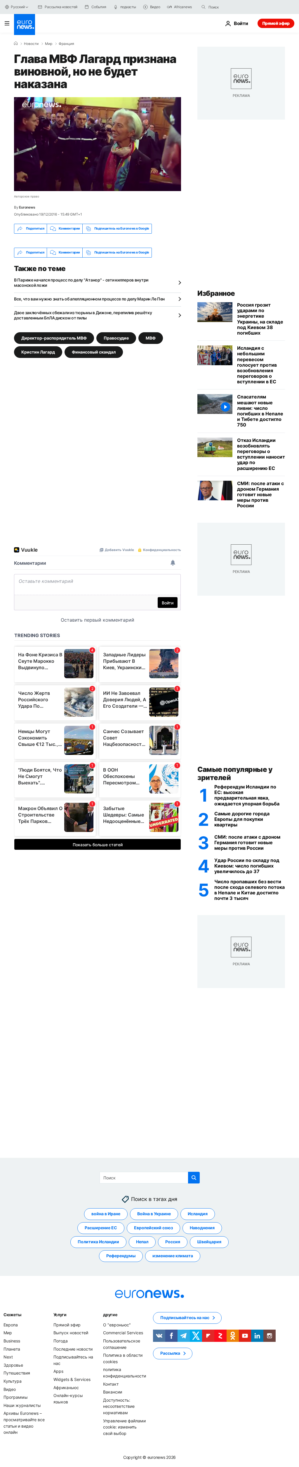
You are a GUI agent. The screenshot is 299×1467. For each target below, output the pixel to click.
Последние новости (73, 1349)
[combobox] (233, 7)
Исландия (198, 1213)
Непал (142, 1241)
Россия (172, 1241)
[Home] (16, 43)
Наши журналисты (22, 1405)
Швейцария (209, 1241)
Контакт (111, 1384)
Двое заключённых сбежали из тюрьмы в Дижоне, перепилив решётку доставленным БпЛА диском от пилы (83, 315)
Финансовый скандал (94, 351)
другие (110, 1314)
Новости (31, 44)
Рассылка (170, 1353)
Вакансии (112, 1391)
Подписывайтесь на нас (184, 1317)
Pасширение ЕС (101, 1227)
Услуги (60, 1314)
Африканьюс (66, 1387)
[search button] (203, 7)
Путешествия (17, 1372)
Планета (12, 1349)
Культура (13, 1381)
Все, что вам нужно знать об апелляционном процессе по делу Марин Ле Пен (89, 298)
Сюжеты (12, 1314)
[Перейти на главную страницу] (24, 24)
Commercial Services (123, 1332)
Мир (48, 44)
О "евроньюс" (117, 1324)
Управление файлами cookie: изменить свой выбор (124, 1427)
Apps (58, 1371)
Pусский (18, 7)
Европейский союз (153, 1227)
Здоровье (13, 1365)
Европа (11, 1324)
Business (12, 1340)
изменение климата (172, 1255)
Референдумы (120, 1255)
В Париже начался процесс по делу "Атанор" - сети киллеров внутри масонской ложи (81, 282)
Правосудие (116, 337)
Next (8, 1356)
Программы (16, 1397)
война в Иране (105, 1213)
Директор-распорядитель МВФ (54, 337)
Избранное (216, 293)
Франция (66, 44)
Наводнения (202, 1227)
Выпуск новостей (70, 1332)
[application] (97, 144)
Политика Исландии (98, 1241)
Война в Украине (154, 1213)
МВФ (151, 337)
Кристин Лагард (38, 351)
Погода (60, 1340)
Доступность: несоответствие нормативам (119, 1406)
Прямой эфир (276, 23)
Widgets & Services (72, 1379)
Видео (10, 1389)
